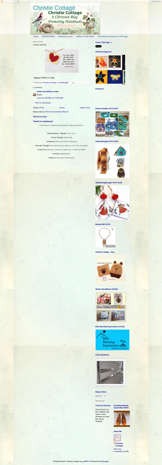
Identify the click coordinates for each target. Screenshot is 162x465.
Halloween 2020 (65, 37)
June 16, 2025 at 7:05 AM (50, 98)
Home (36, 37)
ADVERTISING (48, 37)
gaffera (86, 461)
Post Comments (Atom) (57, 112)
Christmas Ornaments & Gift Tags (113, 37)
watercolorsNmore (45, 91)
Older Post (85, 108)
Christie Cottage (54, 7)
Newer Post (38, 108)
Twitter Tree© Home (85, 37)
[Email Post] (73, 82)
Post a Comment (43, 103)
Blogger (105, 461)
